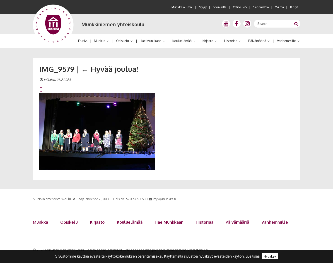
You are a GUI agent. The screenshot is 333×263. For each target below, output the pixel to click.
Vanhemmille (286, 41)
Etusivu (83, 41)
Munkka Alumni (182, 7)
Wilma (279, 7)
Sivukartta (220, 7)
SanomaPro (261, 7)
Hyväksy (270, 256)
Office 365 (240, 7)
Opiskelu (122, 41)
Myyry (203, 7)
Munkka (99, 41)
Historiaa (230, 41)
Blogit (294, 7)
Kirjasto (208, 41)
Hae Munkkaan (151, 41)
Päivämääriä (257, 41)
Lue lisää (253, 256)
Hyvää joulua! (109, 69)
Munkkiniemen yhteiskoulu (112, 24)
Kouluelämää (182, 41)
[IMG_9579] (97, 131)
